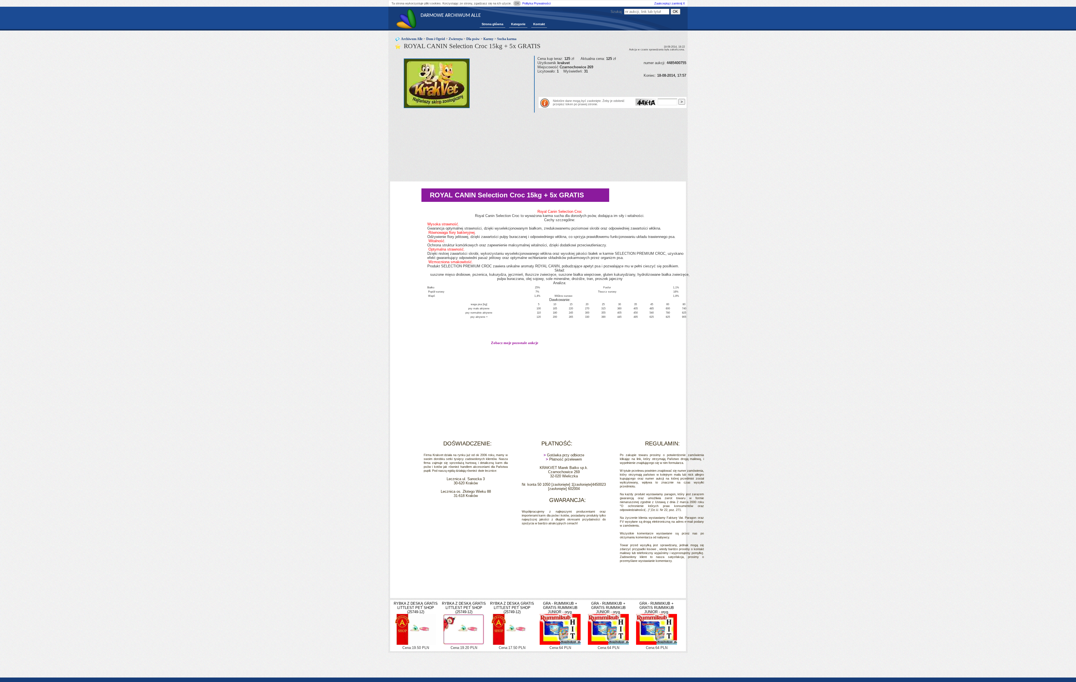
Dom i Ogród (435, 39)
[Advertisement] (603, 86)
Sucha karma (506, 39)
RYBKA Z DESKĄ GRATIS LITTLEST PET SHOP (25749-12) (416, 607)
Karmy (488, 39)
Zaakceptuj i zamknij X (669, 3)
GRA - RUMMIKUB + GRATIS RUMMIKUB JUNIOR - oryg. (560, 607)
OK (517, 3)
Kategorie (518, 24)
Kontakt (539, 24)
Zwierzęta (456, 39)
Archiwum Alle (412, 39)
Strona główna (492, 24)
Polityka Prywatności (536, 3)
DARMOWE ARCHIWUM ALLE (451, 15)
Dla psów (473, 39)
